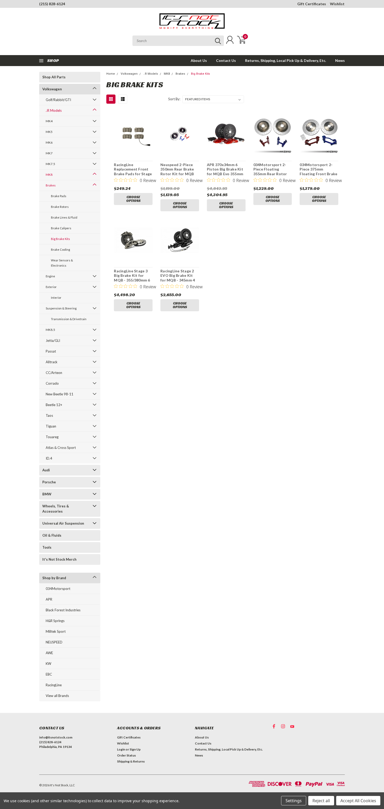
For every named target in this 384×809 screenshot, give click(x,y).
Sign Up (135, 749)
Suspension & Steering (61, 308)
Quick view (133, 134)
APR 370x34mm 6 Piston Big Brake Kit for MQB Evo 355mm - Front (225, 171)
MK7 (49, 153)
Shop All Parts (54, 77)
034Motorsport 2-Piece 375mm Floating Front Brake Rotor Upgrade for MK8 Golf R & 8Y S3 (318, 173)
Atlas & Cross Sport (61, 447)
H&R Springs (55, 621)
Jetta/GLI (53, 340)
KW (48, 663)
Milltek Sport (56, 631)
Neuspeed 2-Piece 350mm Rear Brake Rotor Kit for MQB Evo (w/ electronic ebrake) (177, 173)
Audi (46, 470)
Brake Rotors (60, 206)
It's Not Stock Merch (59, 559)
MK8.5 (50, 330)
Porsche (49, 482)
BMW (46, 494)
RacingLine (54, 685)
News (340, 60)
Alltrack (51, 362)
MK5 (49, 132)
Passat (51, 351)
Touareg (52, 437)
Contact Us (226, 60)
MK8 (49, 175)
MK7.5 (50, 164)
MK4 (49, 121)
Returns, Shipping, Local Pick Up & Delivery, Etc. (285, 60)
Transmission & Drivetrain (68, 319)
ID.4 (49, 458)
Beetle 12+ (54, 405)
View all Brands (57, 696)
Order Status (126, 755)
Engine (50, 276)
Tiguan (51, 426)
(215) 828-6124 (52, 4)
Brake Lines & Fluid (64, 217)
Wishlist (337, 4)
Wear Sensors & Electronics (62, 263)
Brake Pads (58, 196)
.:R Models (54, 110)
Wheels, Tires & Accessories (55, 508)
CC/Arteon (54, 373)
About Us (199, 60)
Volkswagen (52, 89)
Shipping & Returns (131, 761)
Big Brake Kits (60, 239)
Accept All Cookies (358, 801)
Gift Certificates (311, 4)
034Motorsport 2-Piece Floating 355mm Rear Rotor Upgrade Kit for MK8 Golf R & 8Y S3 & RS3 (272, 173)
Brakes (51, 185)
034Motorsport (58, 589)
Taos (49, 415)
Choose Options (133, 199)
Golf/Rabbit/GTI (58, 100)
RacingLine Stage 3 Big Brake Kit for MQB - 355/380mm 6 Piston (132, 278)
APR (49, 599)
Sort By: (174, 99)
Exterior (51, 287)
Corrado (52, 383)
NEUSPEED (54, 642)
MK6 (49, 142)
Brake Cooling (60, 249)
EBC (49, 674)
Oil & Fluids (51, 535)
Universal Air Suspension (63, 523)
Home (110, 73)
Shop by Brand (54, 578)
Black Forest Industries (63, 610)
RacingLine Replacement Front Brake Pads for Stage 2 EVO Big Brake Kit (133, 171)
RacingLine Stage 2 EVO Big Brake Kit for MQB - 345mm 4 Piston (177, 278)
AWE (49, 653)
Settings (294, 801)
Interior (56, 297)
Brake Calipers (61, 228)
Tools (46, 547)
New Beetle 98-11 (59, 394)
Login (121, 749)
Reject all (321, 801)
